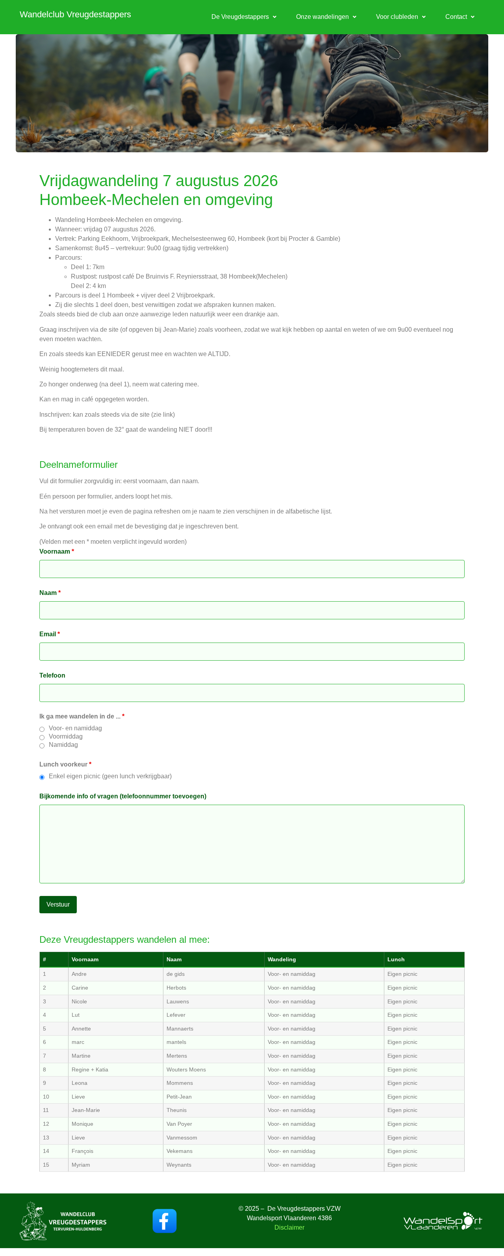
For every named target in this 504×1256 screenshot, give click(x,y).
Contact (456, 16)
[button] (244, 17)
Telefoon (52, 675)
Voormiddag (66, 736)
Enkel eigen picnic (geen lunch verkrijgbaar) (110, 776)
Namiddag (63, 745)
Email (49, 634)
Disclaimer (289, 1227)
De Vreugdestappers (240, 16)
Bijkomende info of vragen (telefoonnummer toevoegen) (122, 796)
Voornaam (56, 552)
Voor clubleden (397, 16)
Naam (50, 593)
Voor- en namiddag (75, 728)
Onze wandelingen (322, 16)
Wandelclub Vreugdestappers (75, 14)
